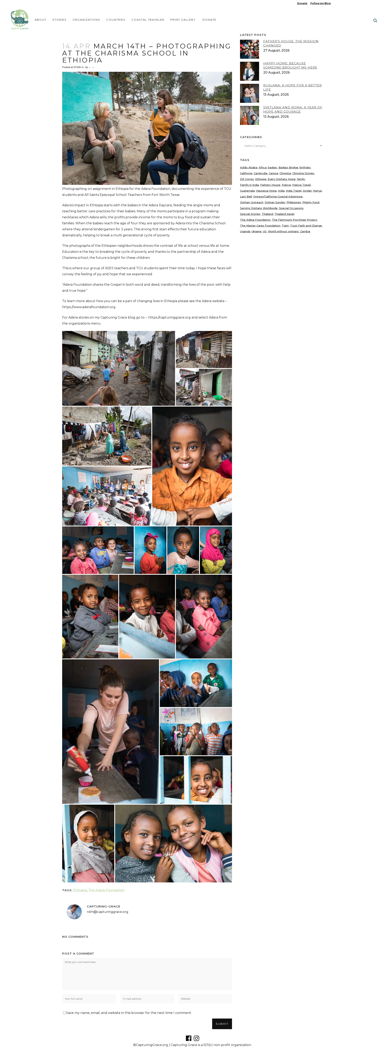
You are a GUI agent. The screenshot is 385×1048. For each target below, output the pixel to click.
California (246, 173)
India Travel (293, 190)
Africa (262, 167)
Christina (285, 173)
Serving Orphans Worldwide (259, 208)
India (281, 190)
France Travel (301, 184)
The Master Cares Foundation (260, 225)
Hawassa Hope (266, 190)
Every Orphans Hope (282, 179)
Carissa (273, 173)
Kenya (317, 190)
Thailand (267, 213)
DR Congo (247, 179)
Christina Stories (303, 173)
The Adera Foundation (106, 890)
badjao (272, 167)
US (264, 231)
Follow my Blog (320, 3)
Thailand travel (284, 213)
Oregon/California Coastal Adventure (278, 196)
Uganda (245, 231)
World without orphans (283, 231)
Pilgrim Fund (310, 202)
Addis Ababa (248, 167)
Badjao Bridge (288, 167)
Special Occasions (291, 208)
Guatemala (247, 190)
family (301, 179)
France (286, 184)
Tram (285, 225)
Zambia (305, 231)
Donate (302, 3)
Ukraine (256, 231)
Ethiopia (80, 890)
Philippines (294, 202)
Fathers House (270, 184)
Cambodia (260, 173)
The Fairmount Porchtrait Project (294, 219)
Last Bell (246, 196)
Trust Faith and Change (306, 225)
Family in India (249, 184)
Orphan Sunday (275, 202)
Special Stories (250, 213)
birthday (305, 167)
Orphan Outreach (251, 202)
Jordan (307, 190)
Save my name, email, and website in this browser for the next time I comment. (129, 1013)
